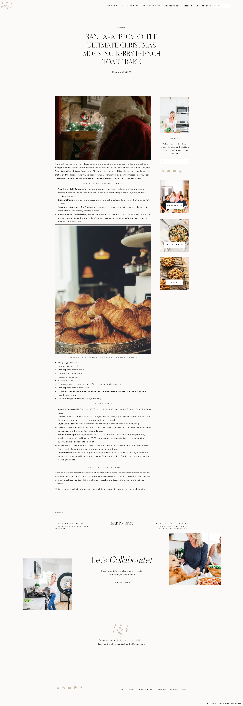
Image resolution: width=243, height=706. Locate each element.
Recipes (121, 28)
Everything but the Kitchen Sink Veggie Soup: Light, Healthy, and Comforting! (172, 526)
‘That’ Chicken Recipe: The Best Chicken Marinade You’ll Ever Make (72, 526)
